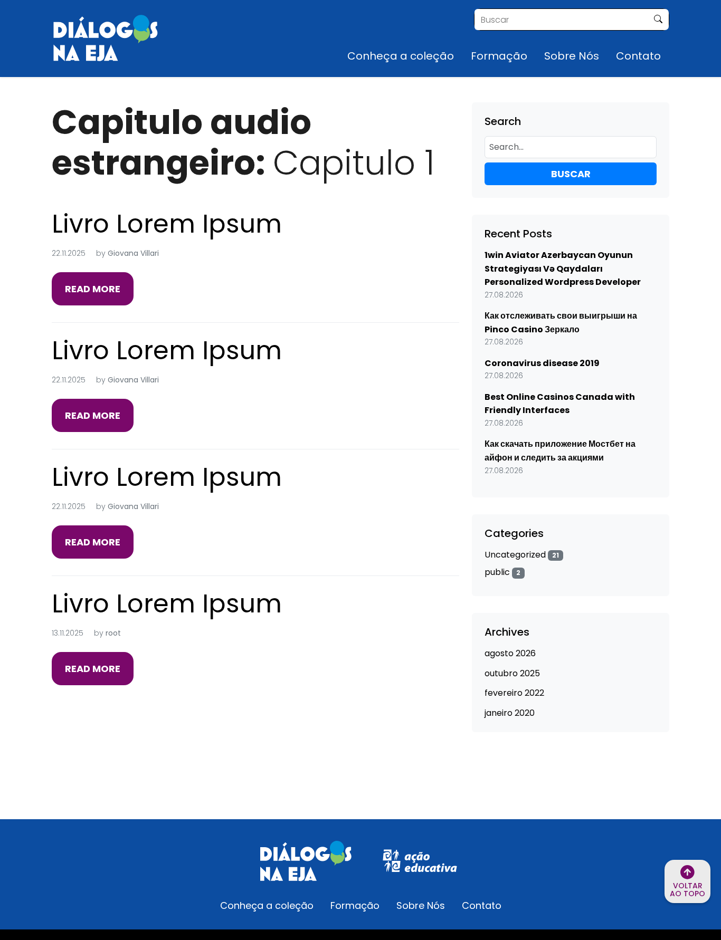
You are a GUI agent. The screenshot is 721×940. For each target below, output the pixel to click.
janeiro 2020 (510, 713)
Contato (638, 56)
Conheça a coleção (400, 56)
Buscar (571, 173)
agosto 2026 (510, 653)
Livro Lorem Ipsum (167, 224)
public (502, 572)
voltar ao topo (687, 889)
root (113, 633)
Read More (92, 288)
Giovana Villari (133, 253)
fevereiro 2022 (514, 693)
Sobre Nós (571, 56)
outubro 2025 (512, 673)
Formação (499, 56)
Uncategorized (522, 555)
